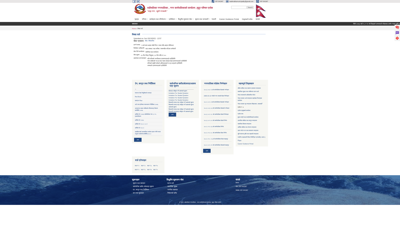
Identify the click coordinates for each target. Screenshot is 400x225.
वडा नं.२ (143, 165)
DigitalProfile (247, 19)
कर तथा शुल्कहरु (138, 193)
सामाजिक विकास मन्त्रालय (244, 124)
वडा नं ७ (149, 169)
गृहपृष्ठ (137, 19)
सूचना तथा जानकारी (201, 19)
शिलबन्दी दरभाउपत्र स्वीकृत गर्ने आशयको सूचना (181, 111)
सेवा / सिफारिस (149, 41)
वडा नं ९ (155, 169)
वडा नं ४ (155, 165)
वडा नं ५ (137, 169)
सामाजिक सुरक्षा (172, 186)
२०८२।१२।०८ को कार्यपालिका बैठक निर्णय (215, 133)
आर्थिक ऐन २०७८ (139, 120)
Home (134, 28)
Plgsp (239, 140)
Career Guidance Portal (229, 19)
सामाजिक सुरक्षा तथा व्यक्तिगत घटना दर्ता (248, 91)
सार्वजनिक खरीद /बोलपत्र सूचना (143, 186)
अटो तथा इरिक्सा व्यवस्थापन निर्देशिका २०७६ (146, 104)
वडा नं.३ (149, 165)
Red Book (138, 97)
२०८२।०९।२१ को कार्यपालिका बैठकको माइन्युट (216, 145)
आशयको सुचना (172, 107)
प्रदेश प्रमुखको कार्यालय (244, 110)
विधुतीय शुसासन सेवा (185, 19)
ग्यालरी (214, 19)
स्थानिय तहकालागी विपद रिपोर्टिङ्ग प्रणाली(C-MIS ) (251, 137)
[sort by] (135, 89)
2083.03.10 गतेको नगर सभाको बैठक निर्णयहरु (216, 96)
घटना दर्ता (170, 183)
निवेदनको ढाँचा (172, 193)
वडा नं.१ (137, 165)
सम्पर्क (258, 19)
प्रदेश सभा (240, 114)
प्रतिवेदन (172, 19)
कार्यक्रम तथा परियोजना (157, 19)
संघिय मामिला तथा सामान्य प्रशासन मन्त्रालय (249, 88)
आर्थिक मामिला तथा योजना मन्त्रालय (247, 127)
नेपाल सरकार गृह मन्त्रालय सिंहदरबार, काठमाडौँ (250, 104)
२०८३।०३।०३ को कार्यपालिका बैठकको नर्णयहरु (216, 108)
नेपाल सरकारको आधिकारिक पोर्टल (246, 95)
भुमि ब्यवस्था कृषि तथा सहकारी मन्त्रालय (248, 134)
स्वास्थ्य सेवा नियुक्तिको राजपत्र (143, 93)
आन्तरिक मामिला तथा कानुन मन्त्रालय (247, 120)
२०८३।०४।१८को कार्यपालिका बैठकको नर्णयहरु (216, 90)
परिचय (144, 19)
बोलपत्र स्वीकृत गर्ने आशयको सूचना (178, 91)
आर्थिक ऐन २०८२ (139, 128)
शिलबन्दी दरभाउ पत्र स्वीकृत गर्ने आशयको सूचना (181, 102)
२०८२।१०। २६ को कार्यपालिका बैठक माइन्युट (216, 139)
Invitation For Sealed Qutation (178, 93)
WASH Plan (138, 100)
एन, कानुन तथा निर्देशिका (141, 190)
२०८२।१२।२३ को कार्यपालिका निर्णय (214, 126)
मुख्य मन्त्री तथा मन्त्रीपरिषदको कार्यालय (248, 117)
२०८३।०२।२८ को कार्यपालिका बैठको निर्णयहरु (216, 114)
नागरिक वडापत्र (172, 190)
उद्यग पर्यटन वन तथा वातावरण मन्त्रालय (248, 130)
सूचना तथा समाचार (139, 183)
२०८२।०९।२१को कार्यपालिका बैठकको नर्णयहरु (216, 102)
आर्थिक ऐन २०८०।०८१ (141, 124)
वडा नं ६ (143, 169)
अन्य (138, 140)
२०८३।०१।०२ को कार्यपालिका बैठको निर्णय (215, 120)
